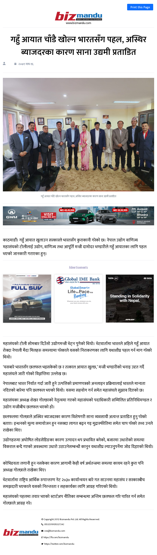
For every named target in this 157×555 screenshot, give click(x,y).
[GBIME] (78, 301)
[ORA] (78, 215)
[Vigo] (27, 301)
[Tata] (130, 301)
